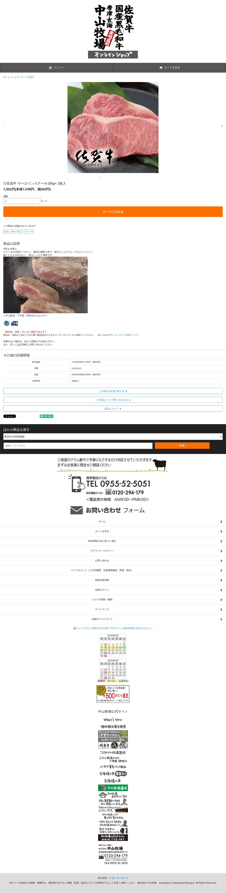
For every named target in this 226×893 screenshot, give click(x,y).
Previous (4, 125)
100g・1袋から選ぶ (13, 231)
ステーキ (18, 77)
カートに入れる (113, 211)
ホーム (6, 77)
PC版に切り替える (118, 878)
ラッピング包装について (127, 335)
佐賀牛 (30, 77)
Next (221, 125)
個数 (5, 196)
